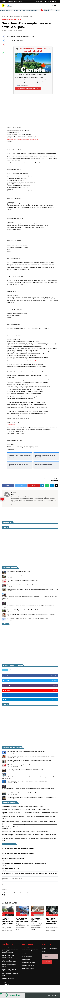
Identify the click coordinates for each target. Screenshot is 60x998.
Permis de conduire (52, 914)
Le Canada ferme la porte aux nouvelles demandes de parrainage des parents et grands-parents (33, 589)
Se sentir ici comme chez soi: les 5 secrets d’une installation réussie (25, 793)
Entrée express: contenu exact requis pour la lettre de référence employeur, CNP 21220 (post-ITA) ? (30, 873)
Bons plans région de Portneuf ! (10, 868)
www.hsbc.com (28, 379)
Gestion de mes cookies (28, 965)
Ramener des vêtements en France (11, 883)
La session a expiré (5, 990)
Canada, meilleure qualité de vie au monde (19, 576)
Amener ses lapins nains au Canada (36, 919)
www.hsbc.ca (34, 360)
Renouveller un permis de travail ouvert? (13, 858)
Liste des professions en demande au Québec (8, 956)
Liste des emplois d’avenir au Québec (9, 965)
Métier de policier (22, 914)
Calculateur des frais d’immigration (7, 983)
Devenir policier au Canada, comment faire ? (22, 919)
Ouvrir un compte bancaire (13, 19)
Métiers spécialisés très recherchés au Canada (8, 951)
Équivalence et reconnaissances (8, 913)
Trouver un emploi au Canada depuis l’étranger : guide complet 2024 (25, 769)
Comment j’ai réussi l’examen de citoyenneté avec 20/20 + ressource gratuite (24, 863)
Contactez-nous (26, 959)
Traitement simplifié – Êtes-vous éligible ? (10, 974)
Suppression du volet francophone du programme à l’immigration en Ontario (27, 781)
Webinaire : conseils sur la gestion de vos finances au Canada (23, 580)
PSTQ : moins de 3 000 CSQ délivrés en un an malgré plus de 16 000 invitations (28, 618)
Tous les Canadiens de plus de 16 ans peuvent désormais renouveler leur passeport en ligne (32, 797)
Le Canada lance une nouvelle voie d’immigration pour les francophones (26, 751)
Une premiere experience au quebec (12, 878)
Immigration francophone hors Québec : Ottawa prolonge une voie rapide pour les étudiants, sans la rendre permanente (29, 597)
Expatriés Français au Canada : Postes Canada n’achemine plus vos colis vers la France (30, 584)
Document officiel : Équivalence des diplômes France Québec (23, 610)
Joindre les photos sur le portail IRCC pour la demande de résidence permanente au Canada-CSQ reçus (29, 893)
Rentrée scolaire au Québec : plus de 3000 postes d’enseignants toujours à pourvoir (29, 760)
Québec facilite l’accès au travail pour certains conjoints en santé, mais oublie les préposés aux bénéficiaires (30, 776)
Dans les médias (26, 948)
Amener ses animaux (37, 913)
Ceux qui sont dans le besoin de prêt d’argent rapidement (18, 848)
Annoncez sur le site (27, 956)
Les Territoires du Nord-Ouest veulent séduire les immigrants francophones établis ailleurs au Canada (28, 605)
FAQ (7, 16)
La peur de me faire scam (9, 888)
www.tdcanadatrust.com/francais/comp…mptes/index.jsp (22, 139)
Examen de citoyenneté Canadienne (8, 979)
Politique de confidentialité (28, 962)
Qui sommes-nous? (27, 951)
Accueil (3, 16)
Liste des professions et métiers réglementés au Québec (10, 969)
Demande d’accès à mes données (28, 969)
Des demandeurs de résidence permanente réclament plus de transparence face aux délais (31, 614)
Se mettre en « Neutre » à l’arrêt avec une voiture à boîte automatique (51, 921)
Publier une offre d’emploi (8, 948)
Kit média (24, 953)
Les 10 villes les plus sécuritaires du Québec (19, 571)
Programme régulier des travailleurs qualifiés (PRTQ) (9, 960)
